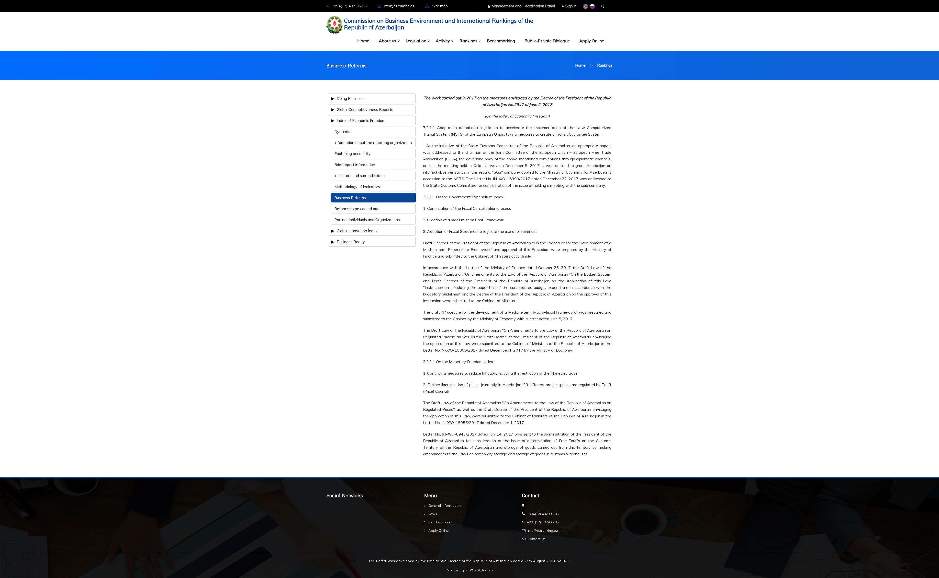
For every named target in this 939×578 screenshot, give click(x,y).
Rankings (468, 40)
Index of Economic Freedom (361, 120)
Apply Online (591, 40)
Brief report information (354, 164)
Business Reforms (350, 197)
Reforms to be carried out (356, 208)
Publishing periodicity (352, 153)
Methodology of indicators (357, 186)
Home (363, 40)
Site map (440, 6)
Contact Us (536, 539)
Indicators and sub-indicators (359, 175)
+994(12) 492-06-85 (543, 514)
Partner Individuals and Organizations (367, 219)
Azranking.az (458, 570)
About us (387, 40)
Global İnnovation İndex (357, 230)
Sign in (570, 6)
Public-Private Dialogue (547, 40)
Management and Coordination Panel (523, 6)
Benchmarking (501, 40)
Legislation (416, 40)
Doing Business (350, 98)
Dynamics (343, 131)
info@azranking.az (399, 6)
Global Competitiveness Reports (365, 109)
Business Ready (351, 241)
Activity (443, 40)
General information (444, 505)
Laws (432, 514)
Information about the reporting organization (373, 142)
